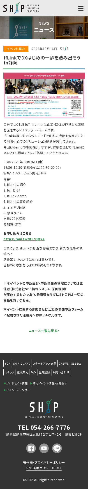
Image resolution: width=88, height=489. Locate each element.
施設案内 (22, 372)
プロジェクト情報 (15, 383)
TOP (8, 363)
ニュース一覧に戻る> (44, 330)
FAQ (33, 372)
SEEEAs (76, 363)
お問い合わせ (61, 372)
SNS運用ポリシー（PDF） (44, 468)
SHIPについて (21, 363)
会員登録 (44, 372)
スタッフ (9, 372)
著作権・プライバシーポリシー (44, 462)
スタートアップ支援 (44, 363)
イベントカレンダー (16, 390)
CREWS (64, 363)
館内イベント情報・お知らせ (48, 383)
